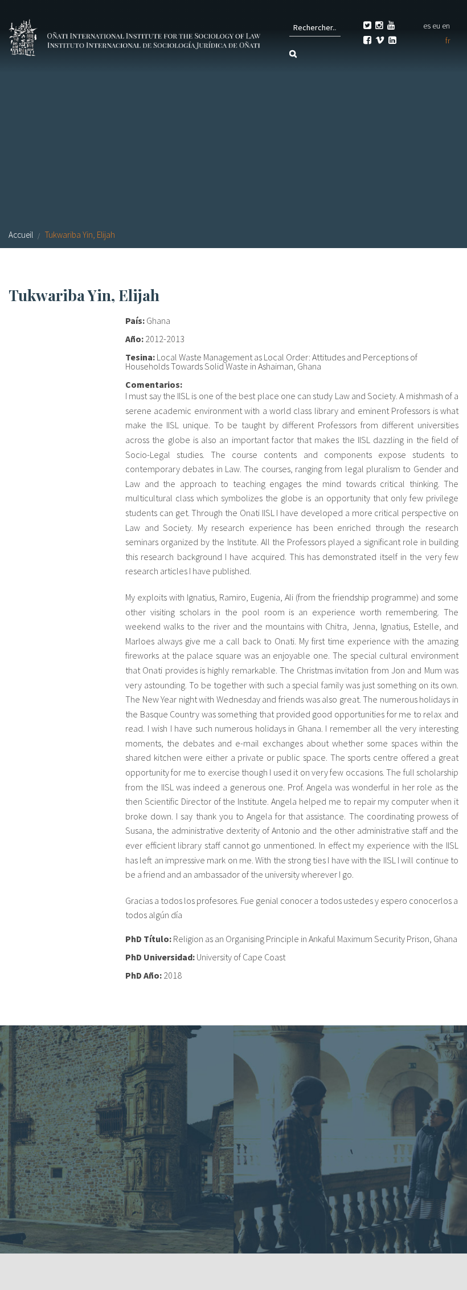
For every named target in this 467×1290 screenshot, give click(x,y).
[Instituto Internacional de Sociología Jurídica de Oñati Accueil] (136, 36)
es (427, 26)
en (446, 26)
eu (436, 26)
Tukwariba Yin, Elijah (80, 234)
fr (447, 40)
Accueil (21, 234)
